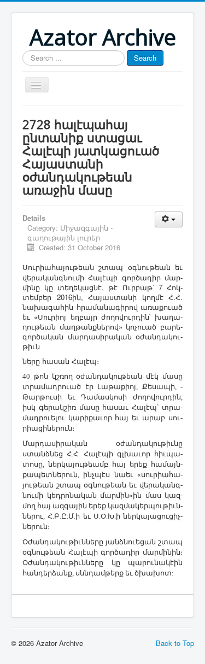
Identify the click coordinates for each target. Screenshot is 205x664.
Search (145, 57)
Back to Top (175, 643)
